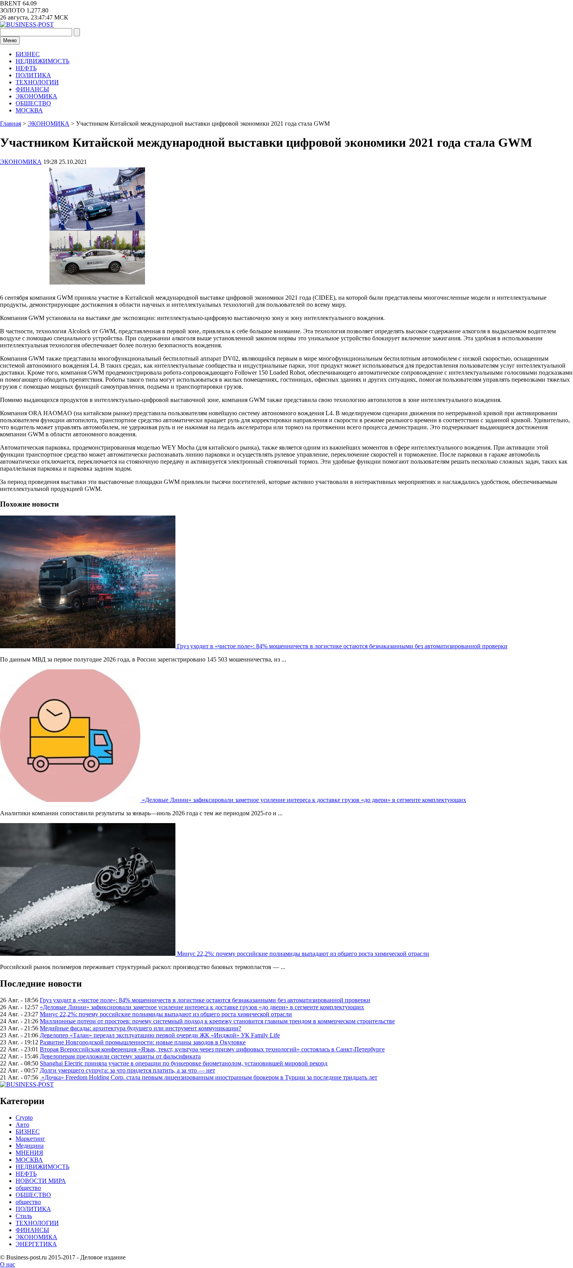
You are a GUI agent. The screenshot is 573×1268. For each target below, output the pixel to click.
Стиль (24, 1216)
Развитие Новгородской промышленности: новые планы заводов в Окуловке (143, 1042)
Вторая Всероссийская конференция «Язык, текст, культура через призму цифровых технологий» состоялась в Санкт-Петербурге (212, 1049)
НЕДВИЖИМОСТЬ (42, 61)
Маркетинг (30, 1138)
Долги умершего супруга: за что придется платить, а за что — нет (127, 1070)
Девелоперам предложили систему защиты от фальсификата (120, 1056)
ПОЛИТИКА (33, 75)
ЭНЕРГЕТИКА (36, 1244)
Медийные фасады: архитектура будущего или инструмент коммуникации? (140, 1028)
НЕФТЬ (26, 68)
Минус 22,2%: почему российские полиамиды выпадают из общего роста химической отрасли (303, 953)
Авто (22, 1124)
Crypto (24, 1117)
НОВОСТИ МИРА (41, 1180)
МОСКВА (29, 110)
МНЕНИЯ (29, 1152)
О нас (7, 1264)
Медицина (30, 1145)
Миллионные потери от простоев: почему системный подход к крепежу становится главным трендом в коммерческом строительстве (217, 1021)
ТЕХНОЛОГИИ (37, 82)
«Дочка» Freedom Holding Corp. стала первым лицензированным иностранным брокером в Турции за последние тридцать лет (208, 1077)
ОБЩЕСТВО (33, 103)
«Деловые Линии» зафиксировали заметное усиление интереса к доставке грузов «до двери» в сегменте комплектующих (304, 800)
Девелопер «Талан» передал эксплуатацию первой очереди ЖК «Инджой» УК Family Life (160, 1035)
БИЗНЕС (28, 54)
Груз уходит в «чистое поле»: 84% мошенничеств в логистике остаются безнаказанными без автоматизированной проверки (342, 646)
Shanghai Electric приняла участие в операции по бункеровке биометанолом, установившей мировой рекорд (183, 1063)
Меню (10, 40)
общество (28, 1187)
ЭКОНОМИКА (36, 96)
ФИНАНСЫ (32, 89)
